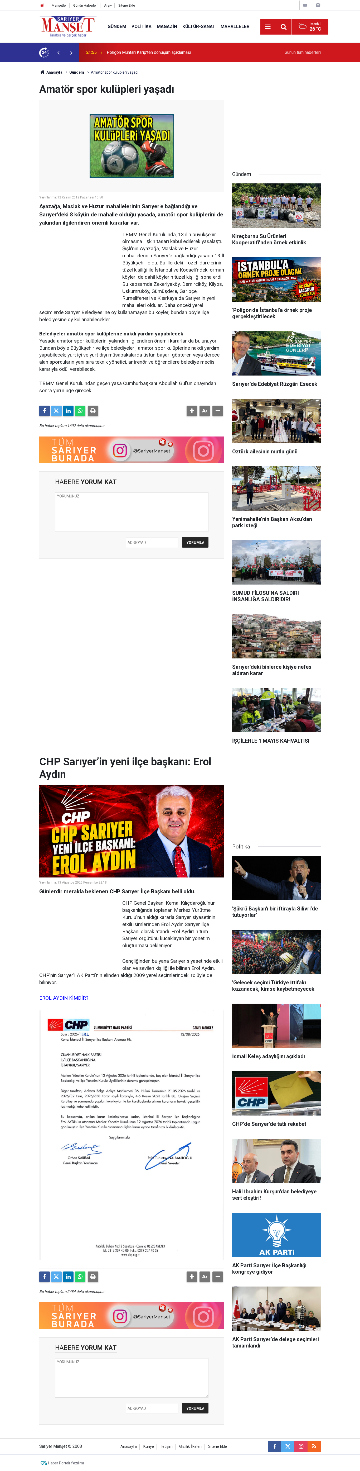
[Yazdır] (93, 411)
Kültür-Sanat (198, 26)
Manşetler (59, 5)
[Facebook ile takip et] (274, 1446)
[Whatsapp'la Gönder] (80, 411)
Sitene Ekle (126, 5)
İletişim (166, 1446)
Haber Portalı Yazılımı (66, 1463)
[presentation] (58, 52)
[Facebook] (44, 411)
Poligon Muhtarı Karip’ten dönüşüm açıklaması (149, 52)
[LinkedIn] (68, 411)
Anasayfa (54, 72)
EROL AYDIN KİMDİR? (63, 998)
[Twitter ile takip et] (287, 1446)
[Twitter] (56, 411)
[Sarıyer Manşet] (68, 26)
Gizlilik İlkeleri (190, 1446)
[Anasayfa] (42, 5)
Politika (142, 26)
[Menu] (268, 27)
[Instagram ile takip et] (301, 1446)
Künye (148, 1446)
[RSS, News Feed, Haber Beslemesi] (314, 1446)
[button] (192, 411)
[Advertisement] (19, 141)
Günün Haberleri (85, 5)
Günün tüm (303, 52)
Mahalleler (235, 26)
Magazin (167, 26)
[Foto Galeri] (318, 5)
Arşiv (108, 5)
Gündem (117, 26)
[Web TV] (305, 5)
